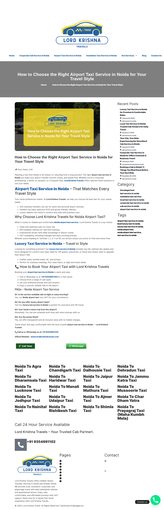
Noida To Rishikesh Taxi (62, 408)
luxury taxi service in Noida (62, 249)
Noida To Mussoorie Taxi (132, 388)
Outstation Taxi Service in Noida (101, 55)
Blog (144, 55)
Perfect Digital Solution (95, 505)
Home (12, 55)
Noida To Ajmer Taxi (97, 398)
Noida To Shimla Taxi (98, 408)
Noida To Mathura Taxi (95, 388)
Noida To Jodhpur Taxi (27, 398)
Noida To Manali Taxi (64, 388)
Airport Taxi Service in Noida (67, 55)
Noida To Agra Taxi (28, 368)
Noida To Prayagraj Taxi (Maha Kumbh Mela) (130, 412)
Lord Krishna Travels (74, 180)
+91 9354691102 (49, 277)
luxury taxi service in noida (130, 226)
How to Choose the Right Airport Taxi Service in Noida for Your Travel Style (82, 76)
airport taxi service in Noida (40, 272)
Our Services (127, 55)
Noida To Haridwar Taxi (62, 378)
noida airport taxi (125, 229)
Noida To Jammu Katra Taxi (133, 378)
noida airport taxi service (129, 232)
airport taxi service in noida (130, 221)
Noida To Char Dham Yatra (130, 398)
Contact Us (156, 55)
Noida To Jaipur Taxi (98, 378)
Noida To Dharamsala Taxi (30, 378)
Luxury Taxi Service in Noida (38, 244)
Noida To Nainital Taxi (31, 408)
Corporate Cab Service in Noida (34, 55)
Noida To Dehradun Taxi (131, 368)
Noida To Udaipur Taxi (61, 398)
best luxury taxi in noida (128, 224)
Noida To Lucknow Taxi (28, 388)
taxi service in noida (127, 235)
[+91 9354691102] (21, 445)
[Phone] (155, 502)
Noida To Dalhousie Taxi (97, 368)
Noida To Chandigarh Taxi (65, 368)
